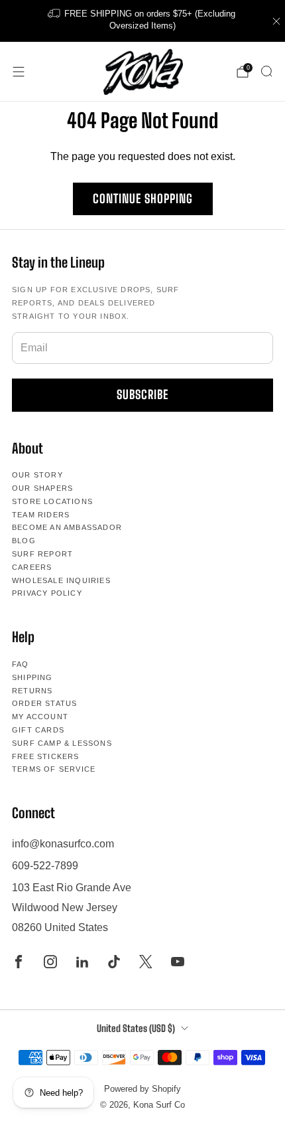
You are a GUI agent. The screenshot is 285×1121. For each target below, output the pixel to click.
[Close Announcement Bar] (276, 21)
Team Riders (41, 515)
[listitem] (142, 21)
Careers (32, 567)
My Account (40, 717)
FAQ (20, 664)
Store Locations (52, 501)
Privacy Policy (47, 593)
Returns (32, 691)
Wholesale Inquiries (61, 580)
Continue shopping (143, 198)
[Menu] (18, 71)
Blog (24, 541)
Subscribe (142, 394)
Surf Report (42, 554)
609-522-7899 (45, 865)
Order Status (44, 703)
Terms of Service (53, 769)
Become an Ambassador (67, 527)
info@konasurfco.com (63, 843)
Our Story (37, 475)
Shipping (32, 677)
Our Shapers (42, 488)
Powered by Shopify (142, 1089)
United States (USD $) (136, 1028)
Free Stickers (46, 756)
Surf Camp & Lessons (62, 743)
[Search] (266, 71)
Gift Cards (38, 730)
